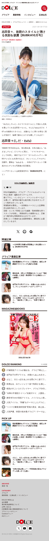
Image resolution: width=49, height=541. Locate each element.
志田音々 (19, 40)
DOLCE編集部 (6, 42)
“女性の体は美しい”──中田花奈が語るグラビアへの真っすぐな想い (29, 470)
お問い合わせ (6, 507)
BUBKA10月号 (36, 171)
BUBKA (12, 40)
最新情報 (5, 495)
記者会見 (13, 495)
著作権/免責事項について (10, 504)
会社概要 (5, 502)
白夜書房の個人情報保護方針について (15, 509)
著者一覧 (5, 486)
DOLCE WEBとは (8, 500)
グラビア (6, 27)
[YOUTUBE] (7, 187)
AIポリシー (5, 516)
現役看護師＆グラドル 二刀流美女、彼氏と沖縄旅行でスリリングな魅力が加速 (29, 263)
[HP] (10, 187)
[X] (4, 187)
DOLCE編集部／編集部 (24, 183)
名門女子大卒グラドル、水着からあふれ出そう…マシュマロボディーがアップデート (29, 285)
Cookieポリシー (7, 514)
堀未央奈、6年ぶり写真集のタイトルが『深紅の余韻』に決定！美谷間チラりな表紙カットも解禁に (29, 275)
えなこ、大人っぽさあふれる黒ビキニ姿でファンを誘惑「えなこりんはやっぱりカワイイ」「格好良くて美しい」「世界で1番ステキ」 (29, 299)
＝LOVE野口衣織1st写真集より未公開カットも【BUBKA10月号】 (29, 245)
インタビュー (23, 495)
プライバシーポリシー (9, 511)
